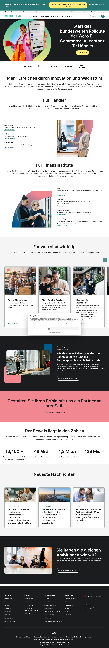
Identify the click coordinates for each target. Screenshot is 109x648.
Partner (25, 12)
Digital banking (49, 615)
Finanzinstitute (44, 16)
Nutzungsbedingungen (41, 637)
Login (103, 12)
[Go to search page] (103, 16)
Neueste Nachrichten (54, 474)
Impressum (87, 637)
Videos (67, 611)
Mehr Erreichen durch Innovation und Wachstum (54, 78)
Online (26, 602)
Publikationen (69, 605)
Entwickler (39, 12)
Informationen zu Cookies (60, 637)
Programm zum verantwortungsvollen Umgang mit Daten (53, 639)
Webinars (67, 608)
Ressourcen (69, 16)
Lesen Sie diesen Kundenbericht (68, 378)
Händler (34, 16)
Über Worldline (75, 12)
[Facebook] (88, 608)
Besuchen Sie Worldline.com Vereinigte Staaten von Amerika (68, 5)
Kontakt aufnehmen (10, 621)
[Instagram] (93, 608)
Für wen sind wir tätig (54, 246)
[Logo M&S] (41, 66)
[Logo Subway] (69, 66)
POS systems (28, 605)
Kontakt (95, 16)
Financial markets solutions (53, 621)
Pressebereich (88, 12)
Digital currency (49, 618)
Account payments (50, 605)
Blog (66, 602)
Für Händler (54, 100)
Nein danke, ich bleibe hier (95, 5)
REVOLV (27, 614)
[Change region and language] (85, 598)
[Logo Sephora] (54, 66)
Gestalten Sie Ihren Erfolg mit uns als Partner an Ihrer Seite (54, 403)
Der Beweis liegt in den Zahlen (54, 430)
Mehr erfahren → (9, 130)
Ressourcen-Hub (70, 598)
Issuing (46, 598)
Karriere (32, 12)
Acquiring (47, 602)
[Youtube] (91, 608)
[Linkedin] (85, 608)
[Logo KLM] (82, 66)
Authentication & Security (52, 611)
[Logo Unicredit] (28, 66)
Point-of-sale (28, 598)
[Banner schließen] (104, 5)
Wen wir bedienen (57, 16)
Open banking (48, 608)
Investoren (48, 12)
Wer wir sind (8, 598)
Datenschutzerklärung (23, 637)
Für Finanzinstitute (54, 165)
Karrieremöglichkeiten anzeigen (67, 571)
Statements (68, 615)
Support (96, 12)
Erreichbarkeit (76, 637)
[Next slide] (105, 260)
